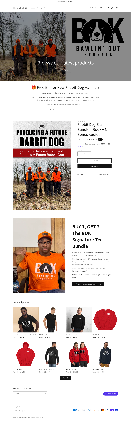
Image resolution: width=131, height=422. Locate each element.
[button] (108, 8)
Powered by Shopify (29, 417)
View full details (104, 174)
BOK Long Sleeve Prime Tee (47, 369)
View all (65, 378)
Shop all (65, 70)
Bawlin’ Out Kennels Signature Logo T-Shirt (25, 335)
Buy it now (94, 166)
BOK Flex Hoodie (17, 369)
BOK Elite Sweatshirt (71, 335)
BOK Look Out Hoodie (72, 369)
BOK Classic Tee (43, 335)
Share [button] (81, 174)
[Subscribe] (80, 110)
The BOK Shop (20, 417)
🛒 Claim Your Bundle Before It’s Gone (88, 284)
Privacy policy (39, 417)
